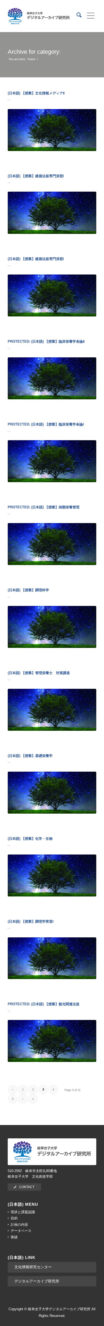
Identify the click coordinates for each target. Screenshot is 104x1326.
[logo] (39, 16)
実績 (14, 1237)
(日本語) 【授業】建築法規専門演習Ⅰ (36, 176)
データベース (21, 1231)
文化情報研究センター (33, 1267)
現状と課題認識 (23, 1212)
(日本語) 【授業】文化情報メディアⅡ (36, 93)
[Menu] (89, 16)
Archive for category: (34, 51)
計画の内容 (19, 1225)
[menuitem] (76, 16)
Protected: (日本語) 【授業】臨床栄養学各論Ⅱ (46, 341)
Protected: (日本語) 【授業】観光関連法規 (43, 1004)
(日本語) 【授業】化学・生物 (30, 839)
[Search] (76, 16)
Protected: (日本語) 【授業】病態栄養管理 (43, 507)
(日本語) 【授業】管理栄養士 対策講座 (39, 673)
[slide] (52, 130)
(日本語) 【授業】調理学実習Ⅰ (31, 921)
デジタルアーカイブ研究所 (36, 1281)
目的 (14, 1218)
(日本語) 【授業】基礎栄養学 (30, 756)
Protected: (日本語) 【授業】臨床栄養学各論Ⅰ (46, 424)
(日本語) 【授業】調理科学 (28, 590)
